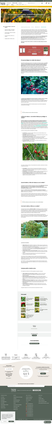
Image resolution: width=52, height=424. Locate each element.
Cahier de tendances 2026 (42, 401)
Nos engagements (3, 401)
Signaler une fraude (29, 398)
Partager (35, 335)
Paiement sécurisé (16, 401)
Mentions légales (20, 419)
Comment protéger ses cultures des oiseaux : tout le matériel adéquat (44, 299)
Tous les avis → (26, 376)
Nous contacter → (9, 378)
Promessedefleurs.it (30, 408)
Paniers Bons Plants (16, 406)
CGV (23, 419)
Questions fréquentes (29, 397)
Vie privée (26, 419)
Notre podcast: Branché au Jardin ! (44, 403)
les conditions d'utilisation (45, 376)
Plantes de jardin (8, 4)
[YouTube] (38, 390)
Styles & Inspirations (42, 400)
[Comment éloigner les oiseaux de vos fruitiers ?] (37, 304)
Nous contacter (28, 400)
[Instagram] (33, 390)
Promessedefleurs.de (30, 405)
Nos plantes (2, 400)
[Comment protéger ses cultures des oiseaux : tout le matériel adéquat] (37, 299)
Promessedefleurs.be (30, 414)
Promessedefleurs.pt (30, 411)
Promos (25, 4)
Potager (17, 4)
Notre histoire (3, 398)
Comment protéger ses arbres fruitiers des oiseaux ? (30, 112)
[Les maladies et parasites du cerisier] (37, 310)
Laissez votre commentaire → (34, 343)
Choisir (27, 302)
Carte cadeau (15, 407)
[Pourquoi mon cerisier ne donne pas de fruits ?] (23, 304)
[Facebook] (35, 390)
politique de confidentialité (40, 376)
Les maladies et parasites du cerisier (43, 310)
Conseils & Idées (41, 398)
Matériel (23, 4)
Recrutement (3, 406)
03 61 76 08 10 (10, 369)
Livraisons (14, 398)
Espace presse (3, 407)
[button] (42, 3)
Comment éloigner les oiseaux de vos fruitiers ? (43, 304)
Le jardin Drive (15, 409)
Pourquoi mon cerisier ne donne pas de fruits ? (30, 304)
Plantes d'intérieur (12, 4)
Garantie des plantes (16, 400)
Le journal (40, 397)
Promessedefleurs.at (30, 409)
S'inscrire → (43, 373)
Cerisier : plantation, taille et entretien (30, 310)
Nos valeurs (2, 403)
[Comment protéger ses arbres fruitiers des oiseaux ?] (23, 299)
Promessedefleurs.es (30, 406)
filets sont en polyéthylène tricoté (43, 125)
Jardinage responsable (26, 9)
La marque (2, 397)
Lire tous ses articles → (34, 328)
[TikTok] (40, 390)
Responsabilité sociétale (4, 404)
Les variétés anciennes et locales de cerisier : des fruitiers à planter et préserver (30, 316)
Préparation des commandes (17, 397)
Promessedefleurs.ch (30, 415)
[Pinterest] (36, 390)
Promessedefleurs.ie (30, 403)
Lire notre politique (4, 418)
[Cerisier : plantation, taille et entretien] (23, 310)
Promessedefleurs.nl (30, 412)
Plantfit (14, 403)
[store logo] (2, 4)
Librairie (20, 4)
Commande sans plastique (17, 404)
